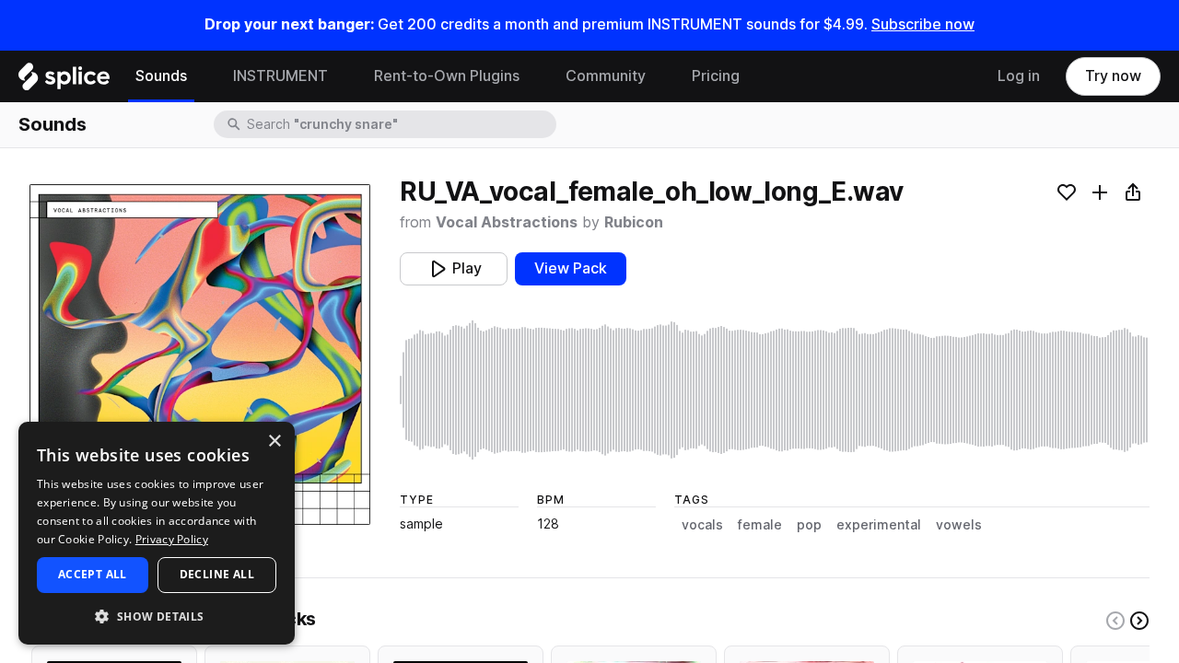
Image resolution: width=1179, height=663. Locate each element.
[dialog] (156, 533)
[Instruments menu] (341, 76)
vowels (959, 525)
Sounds (161, 76)
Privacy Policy (171, 539)
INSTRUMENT (280, 76)
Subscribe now (923, 24)
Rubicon (633, 222)
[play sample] (775, 390)
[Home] (64, 81)
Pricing (716, 76)
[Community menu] (659, 76)
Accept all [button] (92, 574)
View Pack (570, 268)
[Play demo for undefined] (200, 354)
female (760, 525)
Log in (1019, 76)
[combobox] (400, 124)
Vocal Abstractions (507, 222)
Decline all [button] (217, 574)
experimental (878, 525)
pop (809, 525)
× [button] (274, 441)
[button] (156, 615)
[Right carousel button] (1139, 621)
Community (606, 76)
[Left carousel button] (1115, 621)
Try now (1113, 76)
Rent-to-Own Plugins (446, 76)
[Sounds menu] (200, 76)
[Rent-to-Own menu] (533, 76)
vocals (702, 525)
